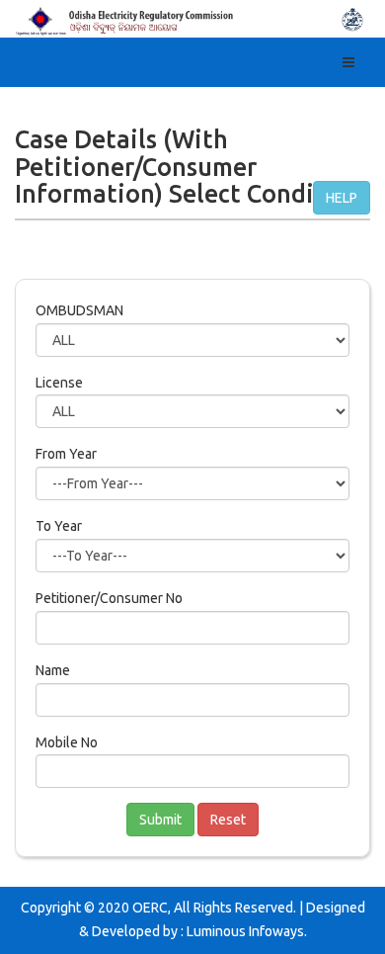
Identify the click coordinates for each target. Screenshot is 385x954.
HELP (341, 198)
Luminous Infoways (245, 931)
